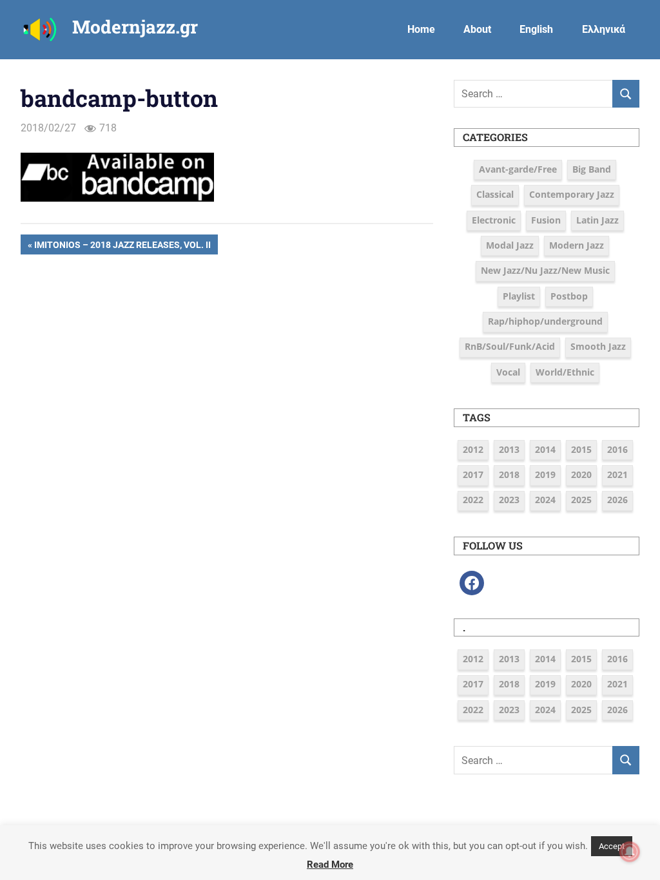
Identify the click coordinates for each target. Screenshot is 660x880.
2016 (617, 449)
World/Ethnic (565, 372)
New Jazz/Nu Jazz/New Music (545, 270)
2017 (473, 474)
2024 (545, 499)
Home (421, 29)
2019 (545, 474)
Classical (495, 194)
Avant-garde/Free (518, 169)
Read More (330, 864)
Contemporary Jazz (571, 194)
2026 (617, 499)
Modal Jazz (510, 245)
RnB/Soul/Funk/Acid (510, 346)
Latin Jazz (597, 220)
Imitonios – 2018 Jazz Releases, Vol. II (122, 246)
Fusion (546, 220)
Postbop (569, 296)
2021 (617, 474)
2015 (581, 449)
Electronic (494, 220)
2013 (509, 449)
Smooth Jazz (598, 346)
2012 (473, 449)
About (477, 29)
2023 (509, 499)
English (536, 29)
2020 (581, 474)
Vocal (508, 372)
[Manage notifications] (629, 851)
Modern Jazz (576, 245)
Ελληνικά (603, 29)
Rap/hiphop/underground (545, 321)
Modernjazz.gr (135, 27)
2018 (509, 474)
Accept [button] (612, 846)
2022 (473, 499)
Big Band (591, 169)
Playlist (519, 296)
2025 (581, 499)
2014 (545, 449)
